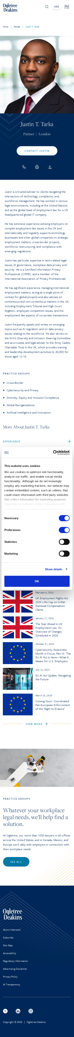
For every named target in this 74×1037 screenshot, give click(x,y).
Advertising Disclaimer (15, 969)
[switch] (64, 530)
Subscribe (8, 937)
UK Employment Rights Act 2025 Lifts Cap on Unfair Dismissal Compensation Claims (51, 603)
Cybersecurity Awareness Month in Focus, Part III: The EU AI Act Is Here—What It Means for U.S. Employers (53, 655)
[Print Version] (37, 167)
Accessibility (9, 953)
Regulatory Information (15, 961)
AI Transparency (11, 984)
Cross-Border (15, 383)
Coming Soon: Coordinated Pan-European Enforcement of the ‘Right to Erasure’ (52, 705)
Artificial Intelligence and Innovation (29, 412)
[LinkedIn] (18, 1011)
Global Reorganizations (21, 405)
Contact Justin (37, 151)
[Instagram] (30, 1011)
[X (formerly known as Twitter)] (5, 1011)
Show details (53, 569)
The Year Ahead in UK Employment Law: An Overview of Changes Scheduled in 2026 (48, 629)
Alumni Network (11, 930)
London (44, 133)
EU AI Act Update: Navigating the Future (53, 677)
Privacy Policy (10, 976)
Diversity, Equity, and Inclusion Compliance (33, 397)
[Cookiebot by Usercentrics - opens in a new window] (53, 452)
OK (37, 581)
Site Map (8, 945)
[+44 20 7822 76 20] (24, 167)
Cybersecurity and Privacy (23, 390)
